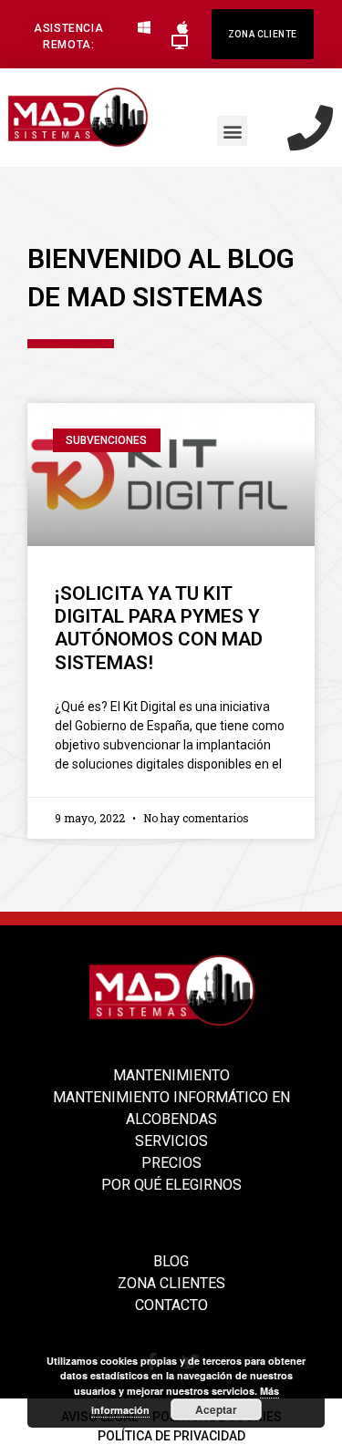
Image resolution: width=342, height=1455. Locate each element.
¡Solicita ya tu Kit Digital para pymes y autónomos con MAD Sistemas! (159, 628)
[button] (68, 36)
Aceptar (216, 1409)
